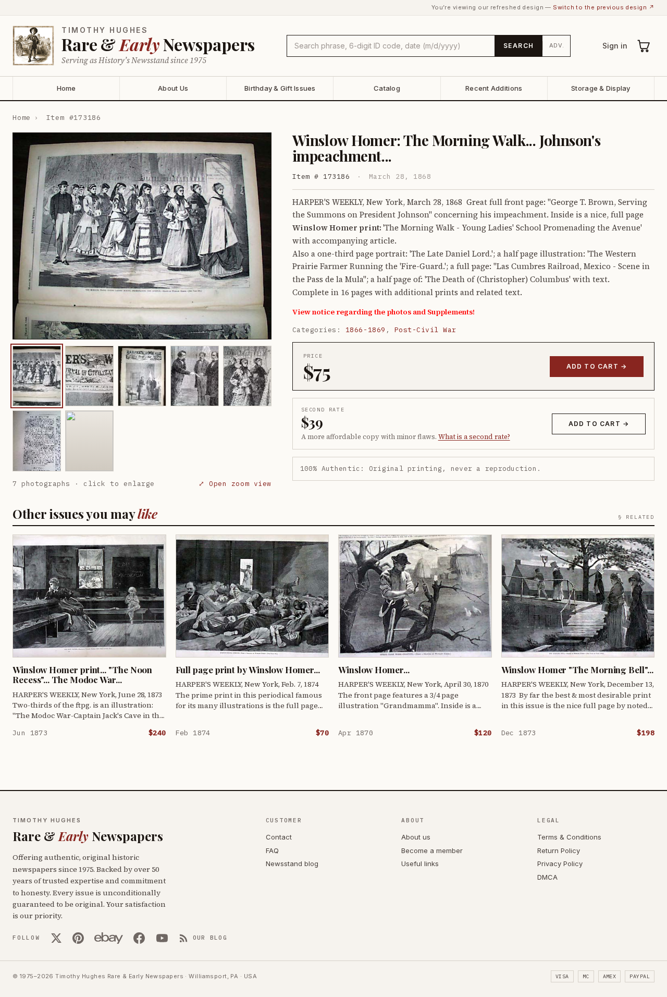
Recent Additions (493, 88)
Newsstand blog (292, 863)
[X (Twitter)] (56, 938)
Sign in (614, 45)
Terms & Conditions (569, 837)
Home (66, 88)
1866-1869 (365, 329)
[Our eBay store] (108, 938)
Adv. (556, 45)
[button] (142, 236)
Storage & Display (600, 88)
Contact (279, 837)
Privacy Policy (560, 863)
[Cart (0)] (644, 45)
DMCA (547, 877)
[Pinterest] (78, 938)
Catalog (387, 88)
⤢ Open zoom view (235, 483)
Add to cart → (596, 366)
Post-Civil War (425, 329)
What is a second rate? (474, 436)
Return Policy (558, 850)
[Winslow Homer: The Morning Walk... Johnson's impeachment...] (37, 376)
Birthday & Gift (280, 88)
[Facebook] (139, 938)
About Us (173, 88)
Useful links (420, 863)
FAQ (272, 850)
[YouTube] (162, 938)
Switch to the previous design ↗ (603, 7)
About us (415, 837)
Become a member (432, 850)
